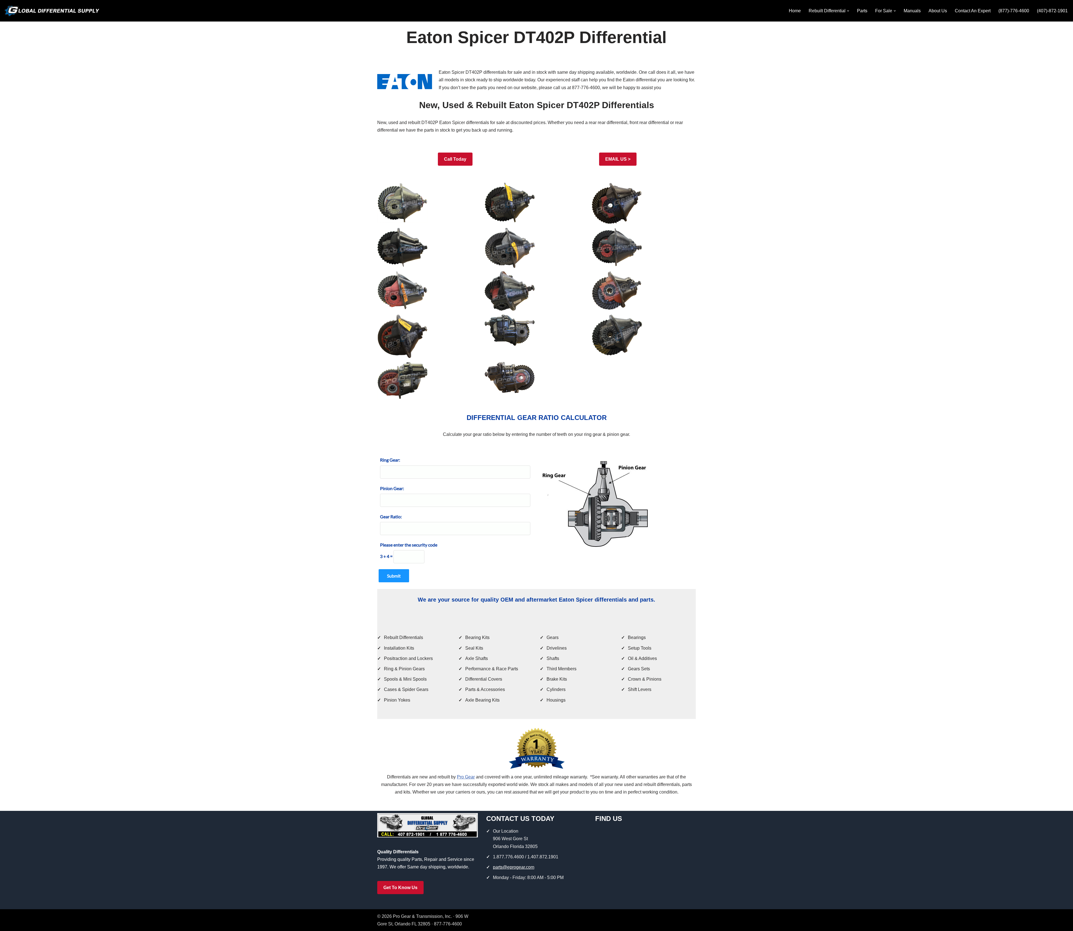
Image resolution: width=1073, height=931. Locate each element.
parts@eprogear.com (513, 867)
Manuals (912, 10)
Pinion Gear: (392, 488)
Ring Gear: (390, 459)
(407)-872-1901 (1052, 10)
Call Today (455, 159)
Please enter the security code (408, 544)
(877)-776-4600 (1013, 10)
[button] (848, 11)
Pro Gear (466, 777)
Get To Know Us (400, 887)
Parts (862, 10)
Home (795, 10)
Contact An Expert (973, 10)
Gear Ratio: (391, 516)
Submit (394, 575)
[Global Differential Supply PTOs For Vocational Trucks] (51, 10)
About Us (938, 10)
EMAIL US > (617, 159)
